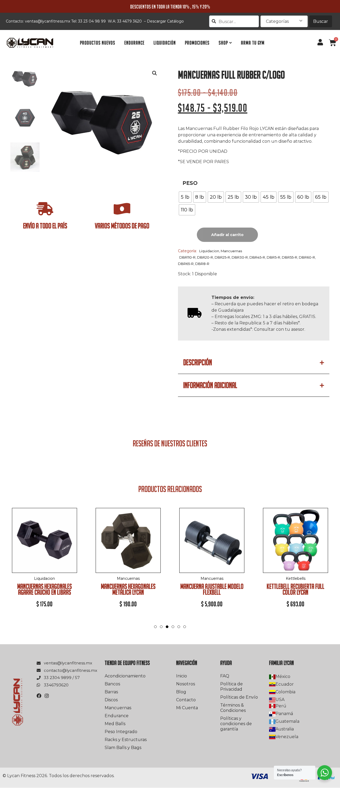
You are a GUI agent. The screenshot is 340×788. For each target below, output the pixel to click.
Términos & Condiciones (233, 708)
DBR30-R (240, 257)
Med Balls (115, 723)
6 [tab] (184, 626)
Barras (111, 691)
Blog (181, 691)
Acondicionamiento (125, 675)
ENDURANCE (134, 43)
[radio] (185, 197)
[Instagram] (46, 695)
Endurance (117, 715)
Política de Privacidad (231, 686)
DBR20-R (205, 257)
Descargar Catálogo (165, 21)
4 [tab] (173, 626)
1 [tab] (155, 626)
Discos (111, 699)
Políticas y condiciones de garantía (236, 724)
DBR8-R (202, 264)
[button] (154, 73)
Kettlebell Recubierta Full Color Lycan (295, 589)
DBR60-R (307, 257)
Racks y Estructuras (126, 739)
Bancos (112, 683)
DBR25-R (222, 257)
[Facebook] (39, 695)
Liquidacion (209, 251)
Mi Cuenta (187, 707)
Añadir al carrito (227, 234)
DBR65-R (186, 264)
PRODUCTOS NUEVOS (97, 43)
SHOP (223, 43)
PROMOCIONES (197, 43)
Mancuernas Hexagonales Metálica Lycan (128, 589)
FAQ (224, 675)
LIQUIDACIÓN (165, 43)
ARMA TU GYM (253, 43)
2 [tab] (161, 626)
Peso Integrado (121, 731)
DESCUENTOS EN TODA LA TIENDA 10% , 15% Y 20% (170, 7)
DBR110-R (187, 257)
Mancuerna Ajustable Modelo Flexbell (212, 589)
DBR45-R (257, 257)
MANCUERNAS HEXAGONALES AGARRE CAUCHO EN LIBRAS (44, 589)
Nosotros (185, 683)
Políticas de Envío (239, 697)
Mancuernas (231, 251)
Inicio (181, 675)
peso (190, 183)
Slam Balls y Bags (123, 747)
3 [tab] (167, 632)
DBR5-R (273, 257)
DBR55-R (289, 257)
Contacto (186, 699)
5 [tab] (178, 626)
